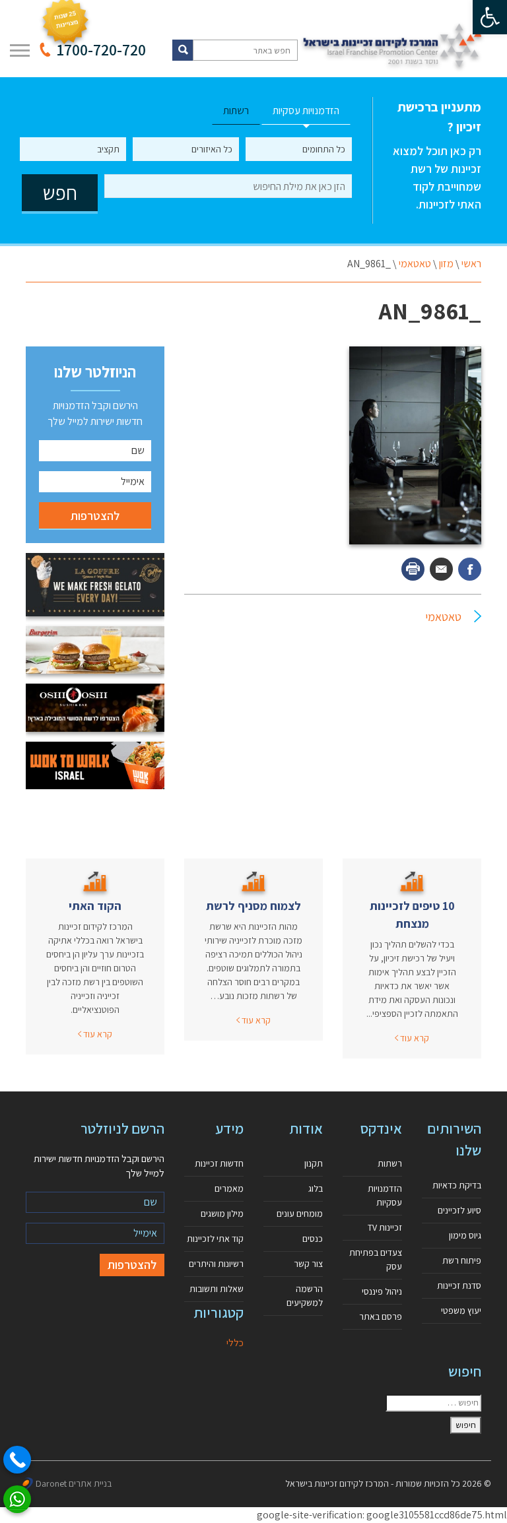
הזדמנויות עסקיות (385, 1195)
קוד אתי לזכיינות (215, 1239)
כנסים (312, 1239)
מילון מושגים (222, 1213)
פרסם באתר (380, 1316)
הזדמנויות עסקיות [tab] (306, 110)
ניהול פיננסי (382, 1291)
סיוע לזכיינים (459, 1210)
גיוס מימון (465, 1235)
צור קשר (308, 1264)
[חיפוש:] (433, 1402)
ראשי (471, 264)
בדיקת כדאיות (456, 1185)
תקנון (313, 1163)
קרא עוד (413, 1038)
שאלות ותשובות (216, 1289)
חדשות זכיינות (219, 1163)
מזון (446, 264)
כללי (235, 1342)
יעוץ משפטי (461, 1310)
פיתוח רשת (461, 1260)
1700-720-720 (101, 49)
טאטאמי (415, 264)
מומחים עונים (300, 1213)
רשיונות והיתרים (216, 1264)
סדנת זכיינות (459, 1285)
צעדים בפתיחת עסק (375, 1259)
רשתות (390, 1163)
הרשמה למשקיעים (305, 1296)
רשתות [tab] (236, 110)
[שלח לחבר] (441, 569)
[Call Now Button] (17, 1460)
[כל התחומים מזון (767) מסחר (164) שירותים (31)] (299, 149)
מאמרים (229, 1188)
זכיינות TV (385, 1227)
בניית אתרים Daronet (74, 1483)
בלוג (315, 1188)
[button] (490, 17)
